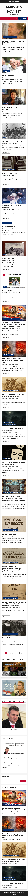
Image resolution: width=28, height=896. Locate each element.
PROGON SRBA (14, 281)
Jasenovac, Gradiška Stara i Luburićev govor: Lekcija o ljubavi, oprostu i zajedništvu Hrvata (14, 313)
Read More (6, 54)
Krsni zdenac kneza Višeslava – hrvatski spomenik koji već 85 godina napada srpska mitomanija (14, 486)
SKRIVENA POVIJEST (7, 143)
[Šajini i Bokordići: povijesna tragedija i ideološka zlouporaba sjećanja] (14, 824)
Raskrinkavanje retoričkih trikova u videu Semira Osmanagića (14, 384)
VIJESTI (5, 103)
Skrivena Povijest (6, 44)
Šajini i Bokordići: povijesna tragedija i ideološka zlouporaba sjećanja (14, 349)
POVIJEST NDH (7, 530)
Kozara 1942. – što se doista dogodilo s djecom (14, 628)
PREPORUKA (6, 71)
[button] (2, 18)
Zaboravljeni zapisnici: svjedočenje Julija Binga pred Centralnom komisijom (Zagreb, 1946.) (14, 592)
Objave (15, 37)
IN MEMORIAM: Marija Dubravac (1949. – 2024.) (14, 31)
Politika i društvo (7, 318)
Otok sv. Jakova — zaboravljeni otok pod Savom (14, 418)
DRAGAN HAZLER (14, 65)
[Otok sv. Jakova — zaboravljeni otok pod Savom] (14, 873)
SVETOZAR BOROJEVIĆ (14, 163)
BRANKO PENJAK (14, 248)
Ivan (4, 77)
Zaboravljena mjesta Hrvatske (10, 424)
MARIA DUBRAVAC (8, 37)
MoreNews (19, 892)
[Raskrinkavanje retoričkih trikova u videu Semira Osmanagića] (14, 850)
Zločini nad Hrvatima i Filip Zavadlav (14, 97)
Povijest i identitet (16, 318)
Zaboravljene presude (14, 524)
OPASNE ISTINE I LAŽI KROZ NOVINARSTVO (14, 196)
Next (21, 653)
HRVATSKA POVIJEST (8, 354)
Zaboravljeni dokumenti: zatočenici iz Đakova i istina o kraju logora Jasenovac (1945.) (14, 556)
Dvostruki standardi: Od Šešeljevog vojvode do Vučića (14, 452)
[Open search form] (16, 18)
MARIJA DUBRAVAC (8, 226)
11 (17, 653)
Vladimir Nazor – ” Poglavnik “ (14, 131)
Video (24, 18)
